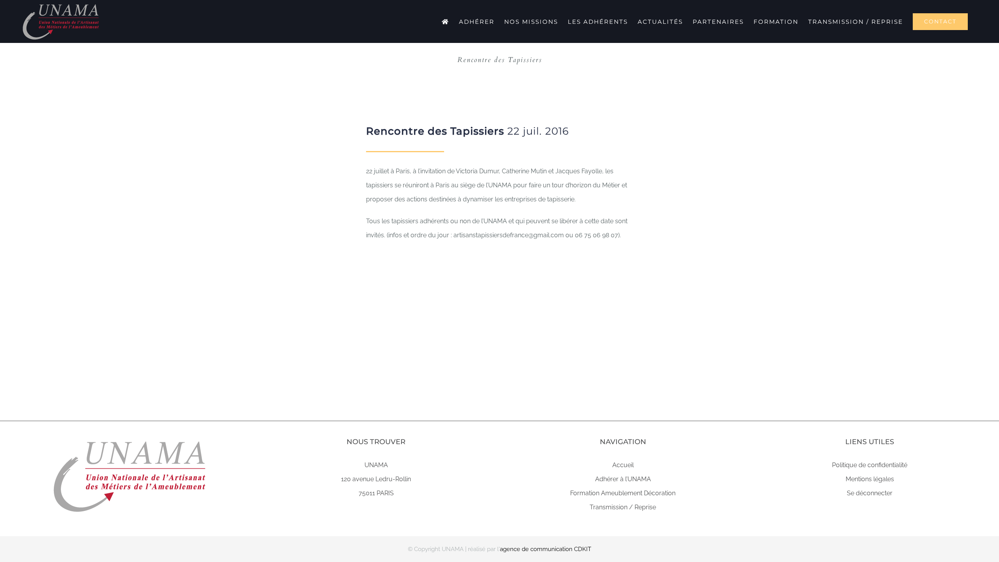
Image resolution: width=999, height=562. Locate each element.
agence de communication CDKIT (545, 549)
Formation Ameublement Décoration (622, 493)
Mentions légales (870, 479)
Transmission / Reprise (623, 507)
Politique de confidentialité (869, 465)
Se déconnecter (869, 493)
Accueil (623, 465)
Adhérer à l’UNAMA (623, 479)
